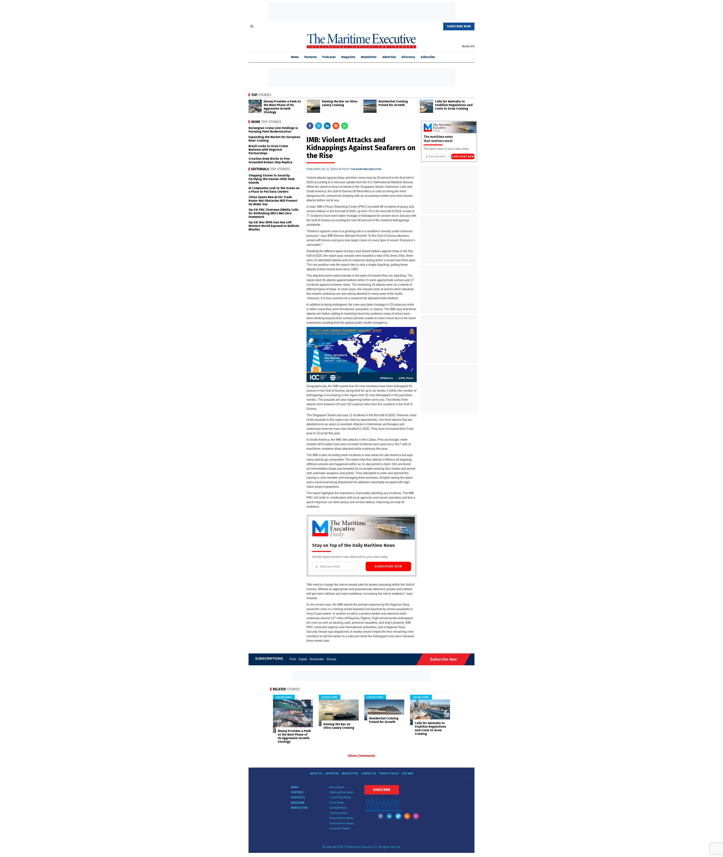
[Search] (252, 27)
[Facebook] (381, 816)
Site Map (407, 773)
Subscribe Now (388, 566)
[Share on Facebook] (310, 125)
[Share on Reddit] (336, 125)
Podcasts (329, 57)
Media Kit (468, 46)
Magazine (348, 57)
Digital (302, 659)
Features (310, 57)
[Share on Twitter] (318, 125)
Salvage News (338, 807)
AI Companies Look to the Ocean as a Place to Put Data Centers (274, 189)
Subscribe (428, 57)
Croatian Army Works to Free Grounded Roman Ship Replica (270, 160)
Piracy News (336, 787)
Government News (341, 818)
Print (293, 659)
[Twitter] (398, 816)
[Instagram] (416, 816)
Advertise (389, 57)
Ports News (336, 802)
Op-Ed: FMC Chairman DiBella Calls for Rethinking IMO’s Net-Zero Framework (273, 213)
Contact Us (368, 773)
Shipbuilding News (341, 792)
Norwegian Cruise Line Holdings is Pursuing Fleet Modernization (273, 129)
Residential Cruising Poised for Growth (393, 103)
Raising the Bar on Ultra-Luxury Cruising (340, 103)
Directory (408, 57)
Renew (331, 659)
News (294, 787)
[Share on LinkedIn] (327, 125)
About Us (316, 773)
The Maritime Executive (366, 169)
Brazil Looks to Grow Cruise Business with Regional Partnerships (268, 149)
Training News (338, 813)
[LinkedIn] (389, 816)
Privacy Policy (389, 773)
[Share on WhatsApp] (344, 125)
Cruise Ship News (340, 797)
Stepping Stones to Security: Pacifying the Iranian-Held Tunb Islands (272, 179)
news (295, 57)
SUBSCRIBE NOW (459, 26)
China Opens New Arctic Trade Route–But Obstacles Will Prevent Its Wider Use (273, 200)
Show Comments (361, 756)
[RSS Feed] (407, 816)
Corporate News (339, 828)
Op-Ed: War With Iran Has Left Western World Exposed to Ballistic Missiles (274, 226)
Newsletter (369, 57)
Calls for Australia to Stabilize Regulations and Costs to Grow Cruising (454, 105)
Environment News (341, 823)
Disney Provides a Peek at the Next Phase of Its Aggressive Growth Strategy (282, 107)
